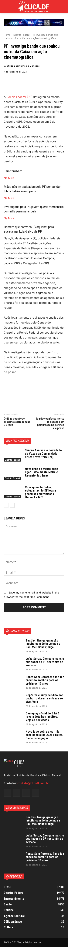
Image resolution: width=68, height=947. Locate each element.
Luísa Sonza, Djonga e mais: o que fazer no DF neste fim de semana (45, 662)
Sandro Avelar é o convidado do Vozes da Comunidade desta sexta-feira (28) (43, 453)
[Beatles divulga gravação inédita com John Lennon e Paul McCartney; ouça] (13, 645)
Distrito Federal (21, 34)
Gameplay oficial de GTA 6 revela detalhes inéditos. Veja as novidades (42, 717)
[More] (42, 397)
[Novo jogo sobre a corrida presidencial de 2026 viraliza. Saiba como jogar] (13, 736)
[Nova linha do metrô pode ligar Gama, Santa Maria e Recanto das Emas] (13, 473)
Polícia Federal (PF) (19, 97)
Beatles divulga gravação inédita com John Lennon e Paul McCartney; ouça (43, 644)
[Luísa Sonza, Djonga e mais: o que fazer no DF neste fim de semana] (13, 663)
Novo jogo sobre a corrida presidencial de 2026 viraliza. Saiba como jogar (44, 735)
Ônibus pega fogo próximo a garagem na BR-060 (17, 422)
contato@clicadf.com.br (33, 783)
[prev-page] (6, 505)
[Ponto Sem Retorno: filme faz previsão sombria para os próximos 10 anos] (13, 682)
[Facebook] (7, 397)
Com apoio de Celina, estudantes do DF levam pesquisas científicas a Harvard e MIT (40, 492)
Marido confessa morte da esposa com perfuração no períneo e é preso (50, 423)
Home (7, 34)
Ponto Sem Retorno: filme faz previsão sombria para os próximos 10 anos (45, 680)
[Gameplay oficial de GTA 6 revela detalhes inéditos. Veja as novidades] (13, 718)
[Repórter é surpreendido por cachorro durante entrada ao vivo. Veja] (13, 700)
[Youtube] (35, 793)
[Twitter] (16, 397)
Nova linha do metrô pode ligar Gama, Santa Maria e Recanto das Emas (41, 472)
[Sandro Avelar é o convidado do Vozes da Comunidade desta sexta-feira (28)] (13, 455)
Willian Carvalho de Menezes (23, 65)
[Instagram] (16, 793)
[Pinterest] (25, 397)
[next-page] (12, 505)
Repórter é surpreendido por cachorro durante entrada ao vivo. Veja (44, 698)
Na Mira (9, 178)
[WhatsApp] (33, 397)
